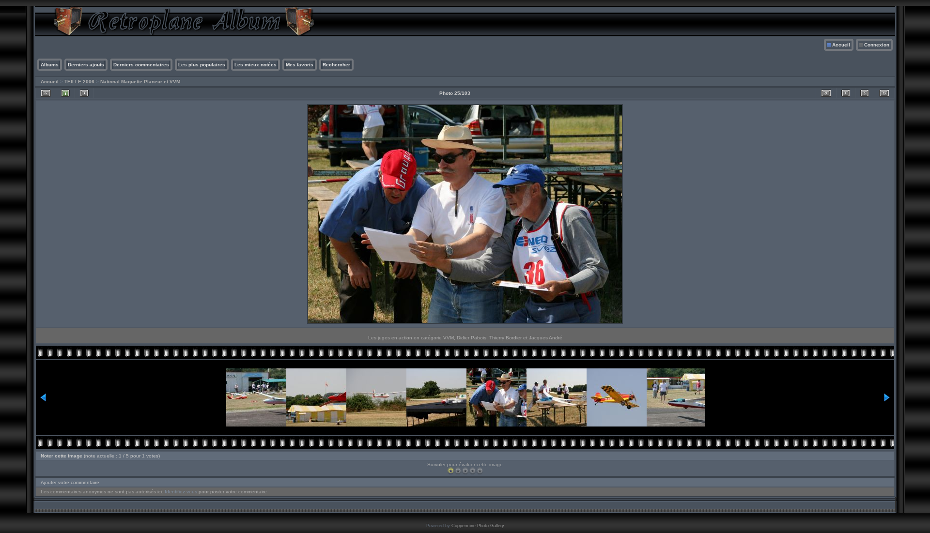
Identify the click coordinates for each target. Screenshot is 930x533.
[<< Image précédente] (846, 93)
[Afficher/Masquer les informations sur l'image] (65, 93)
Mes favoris (299, 64)
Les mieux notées (255, 64)
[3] (465, 470)
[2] (458, 470)
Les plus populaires (201, 64)
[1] (450, 470)
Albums (50, 64)
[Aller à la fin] (884, 93)
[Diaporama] (84, 93)
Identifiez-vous (181, 491)
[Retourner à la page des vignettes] (46, 93)
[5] (479, 470)
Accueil (841, 44)
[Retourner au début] (826, 93)
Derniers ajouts (86, 64)
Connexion (876, 44)
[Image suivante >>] (864, 93)
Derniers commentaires (141, 64)
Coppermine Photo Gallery (477, 525)
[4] (472, 470)
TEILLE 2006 (79, 81)
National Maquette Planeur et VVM (140, 81)
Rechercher (336, 64)
